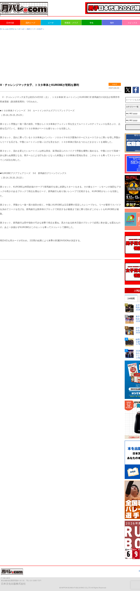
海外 (112, 23)
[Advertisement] (70, 54)
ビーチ (51, 23)
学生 (92, 23)
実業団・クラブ (71, 23)
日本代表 (10, 23)
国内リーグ (30, 23)
